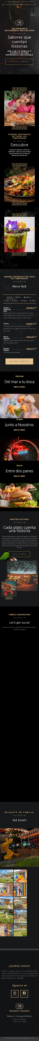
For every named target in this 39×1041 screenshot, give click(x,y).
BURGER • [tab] (25, 300)
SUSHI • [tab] (7, 300)
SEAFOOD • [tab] (28, 297)
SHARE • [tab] (11, 297)
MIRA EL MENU (19, 554)
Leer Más (20, 978)
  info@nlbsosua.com (27, 5)
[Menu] (32, 15)
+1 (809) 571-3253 (10, 5)
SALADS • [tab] (16, 300)
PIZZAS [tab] (33, 300)
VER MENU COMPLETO (19, 61)
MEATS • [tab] (19, 297)
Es (20, 7)
